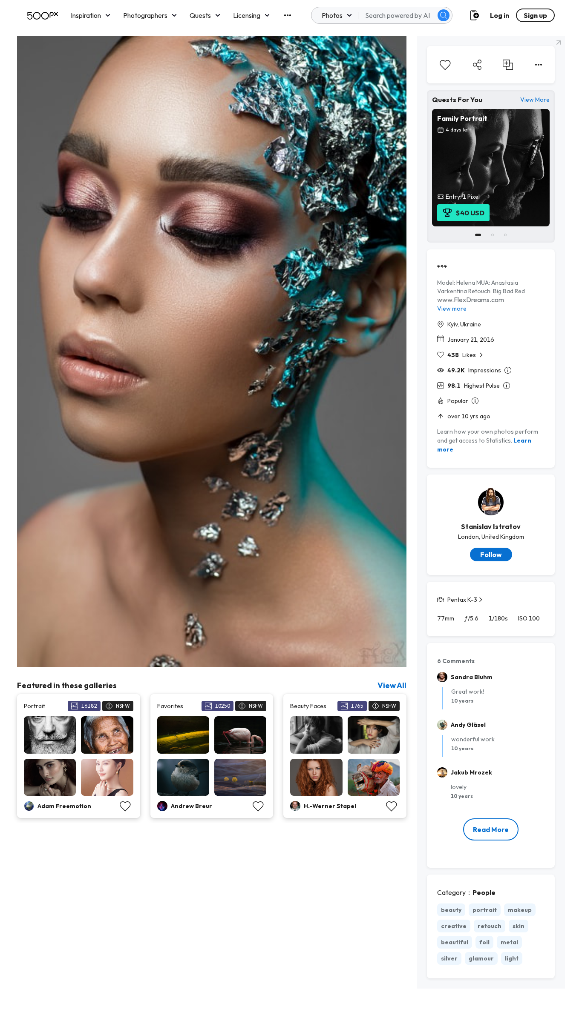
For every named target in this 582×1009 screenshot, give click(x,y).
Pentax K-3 (462, 599)
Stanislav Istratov (491, 526)
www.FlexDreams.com (470, 299)
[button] (443, 15)
